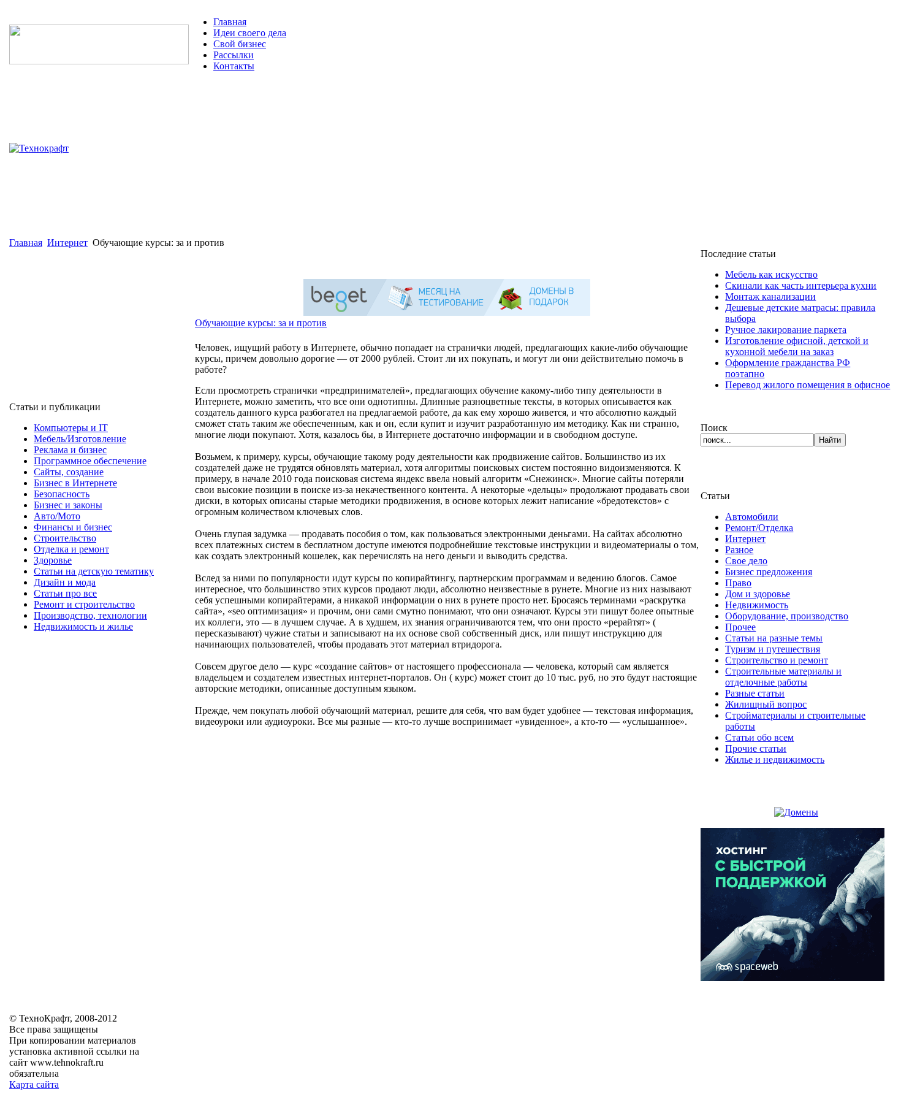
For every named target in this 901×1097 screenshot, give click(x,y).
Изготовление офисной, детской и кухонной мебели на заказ (797, 346)
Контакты (233, 66)
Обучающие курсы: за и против (261, 323)
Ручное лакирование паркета (785, 329)
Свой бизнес (239, 44)
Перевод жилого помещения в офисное (807, 385)
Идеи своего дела (249, 33)
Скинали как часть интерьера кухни (800, 285)
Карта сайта (34, 1084)
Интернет (67, 242)
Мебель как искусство (771, 274)
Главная (229, 22)
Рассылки (233, 55)
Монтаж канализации (770, 296)
